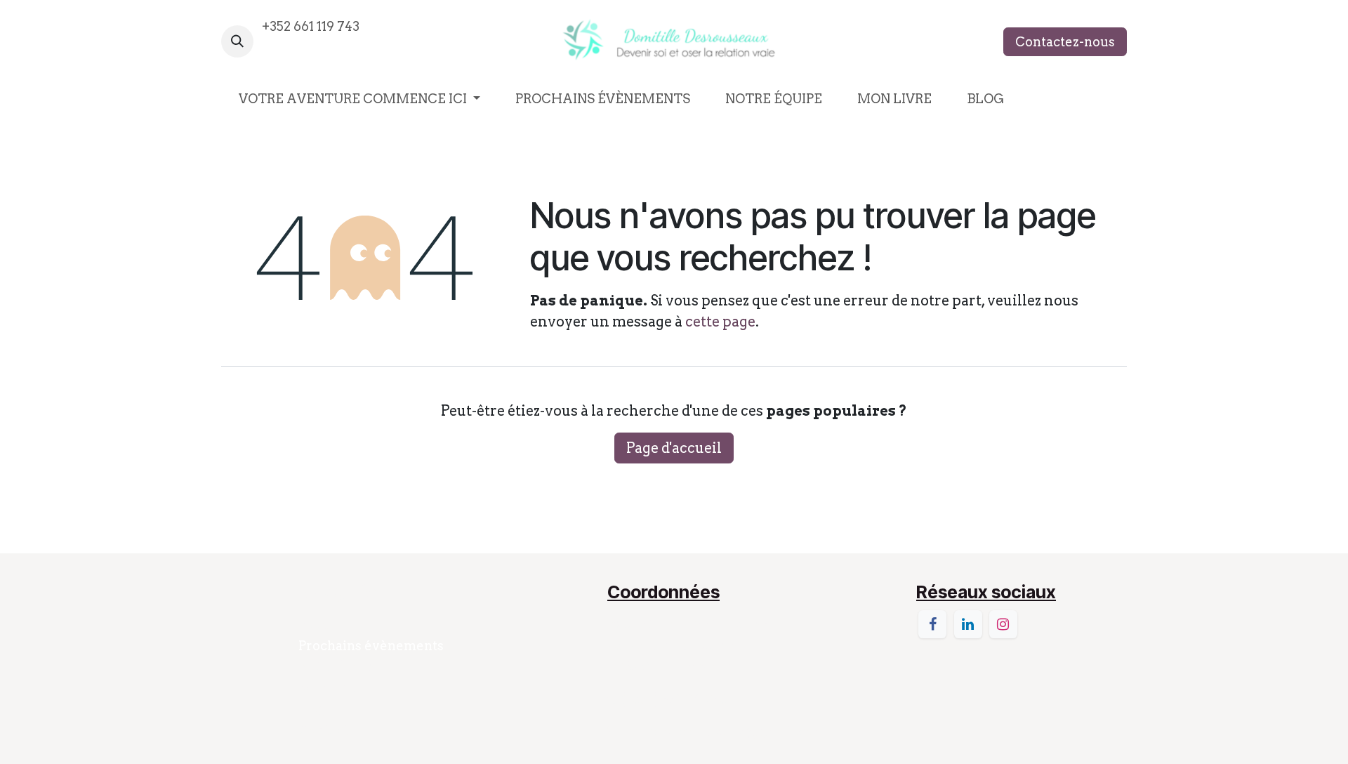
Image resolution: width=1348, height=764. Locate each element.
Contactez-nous (1065, 41)
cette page (720, 321)
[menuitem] (359, 98)
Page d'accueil (674, 448)
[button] (237, 41)
